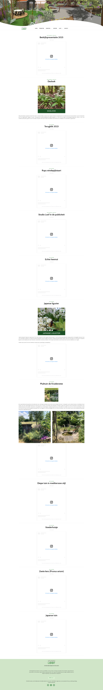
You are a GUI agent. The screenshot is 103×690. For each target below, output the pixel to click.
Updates (55, 28)
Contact (66, 28)
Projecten (41, 28)
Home (36, 28)
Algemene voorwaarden (61, 681)
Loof (60, 28)
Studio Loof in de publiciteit (51, 214)
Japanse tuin (51, 615)
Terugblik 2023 (51, 126)
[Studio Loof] (24, 28)
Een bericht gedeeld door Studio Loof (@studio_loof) (51, 73)
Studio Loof (32, 681)
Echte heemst (51, 259)
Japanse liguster (51, 303)
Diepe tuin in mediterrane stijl (51, 483)
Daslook (51, 81)
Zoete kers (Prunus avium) (51, 571)
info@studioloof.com (44, 681)
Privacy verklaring (70, 681)
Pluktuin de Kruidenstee (51, 383)
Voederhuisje (51, 527)
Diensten (48, 28)
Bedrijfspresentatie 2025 (51, 37)
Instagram (49, 35)
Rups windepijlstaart (51, 170)
